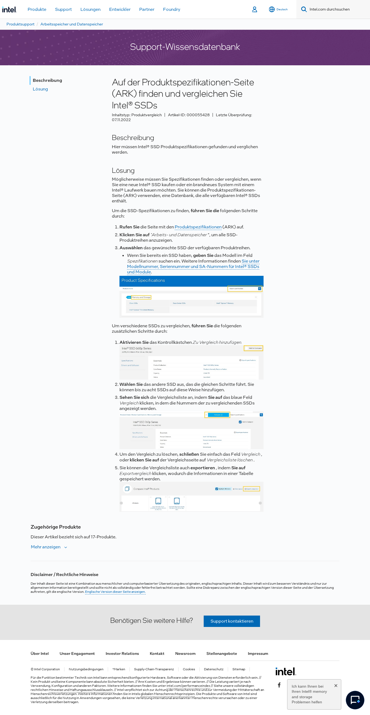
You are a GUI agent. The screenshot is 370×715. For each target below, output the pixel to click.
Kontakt (157, 653)
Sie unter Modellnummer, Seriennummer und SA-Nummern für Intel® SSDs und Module (193, 266)
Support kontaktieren (231, 621)
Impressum (258, 653)
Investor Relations (122, 653)
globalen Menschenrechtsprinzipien (168, 694)
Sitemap (238, 669)
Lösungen (90, 9)
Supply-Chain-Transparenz (154, 669)
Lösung (40, 89)
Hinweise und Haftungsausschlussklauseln (81, 690)
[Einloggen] (255, 9)
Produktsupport (20, 24)
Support (63, 9)
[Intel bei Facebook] (279, 684)
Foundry (171, 9)
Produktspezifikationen (198, 227)
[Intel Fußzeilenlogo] (285, 671)
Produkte (37, 9)
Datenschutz (213, 669)
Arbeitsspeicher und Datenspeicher (71, 24)
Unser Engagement (77, 653)
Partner (146, 9)
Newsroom (185, 653)
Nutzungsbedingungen (86, 669)
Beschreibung (47, 80)
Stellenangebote (221, 653)
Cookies (189, 669)
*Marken (118, 669)
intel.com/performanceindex (188, 686)
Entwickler (120, 9)
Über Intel (40, 653)
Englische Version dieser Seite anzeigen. (115, 592)
